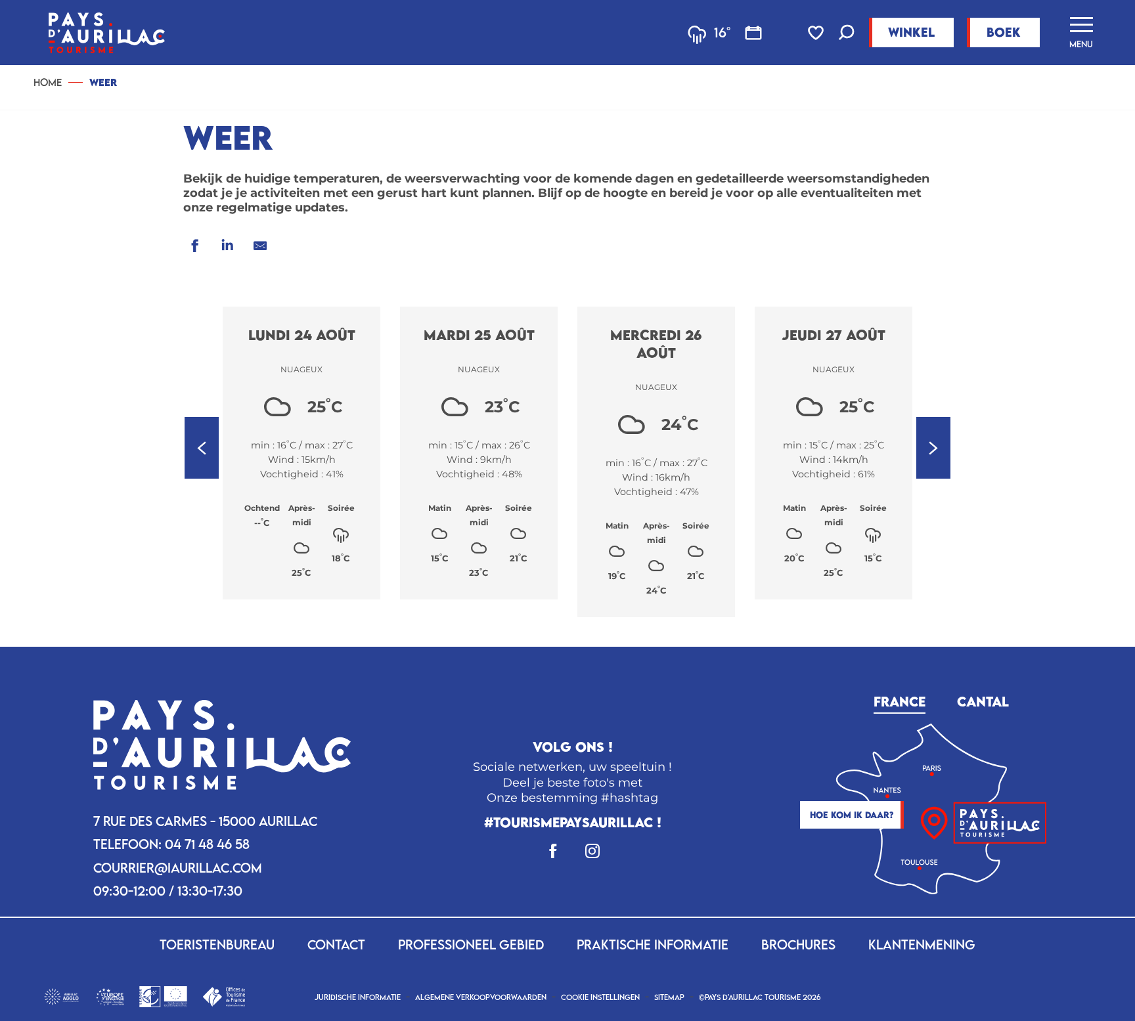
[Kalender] (753, 33)
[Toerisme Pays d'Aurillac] (107, 32)
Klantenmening (921, 944)
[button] (846, 34)
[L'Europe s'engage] (110, 995)
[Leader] (163, 995)
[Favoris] (817, 33)
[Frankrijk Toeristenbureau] (223, 995)
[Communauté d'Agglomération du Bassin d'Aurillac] (61, 995)
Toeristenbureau (217, 944)
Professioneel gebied (471, 944)
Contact (336, 944)
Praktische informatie (652, 944)
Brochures (798, 944)
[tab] (899, 699)
